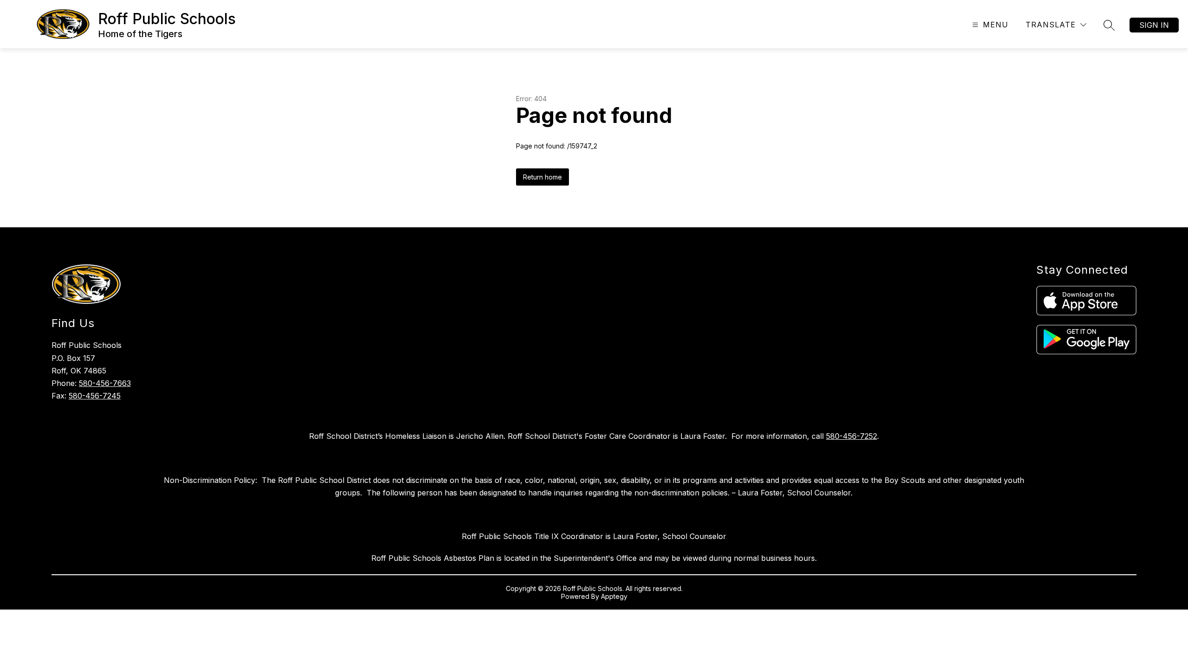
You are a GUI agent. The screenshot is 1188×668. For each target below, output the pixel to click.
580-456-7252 (851, 436)
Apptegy (614, 596)
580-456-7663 (105, 383)
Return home (542, 177)
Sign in (1154, 25)
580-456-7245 (95, 395)
